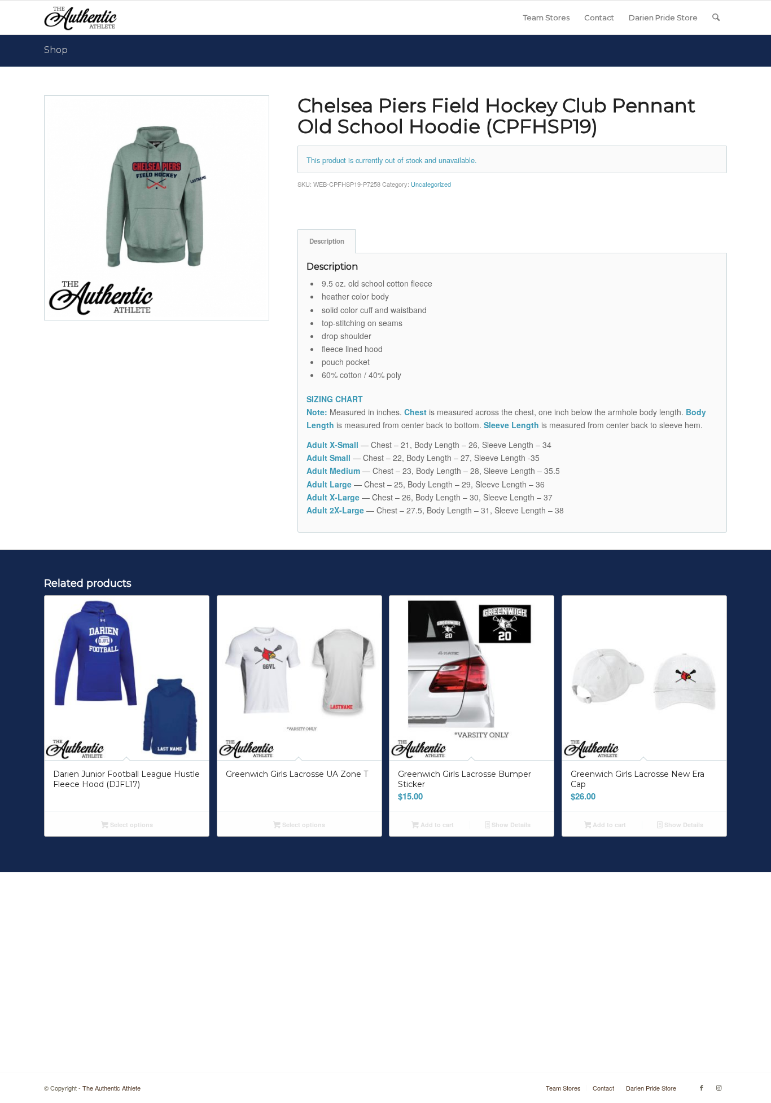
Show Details (510, 824)
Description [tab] (326, 241)
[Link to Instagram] (718, 1087)
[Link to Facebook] (701, 1087)
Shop (56, 50)
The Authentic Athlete (111, 1087)
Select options (130, 824)
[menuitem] (546, 17)
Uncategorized (431, 183)
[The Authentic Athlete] (80, 17)
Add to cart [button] (436, 824)
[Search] (716, 17)
